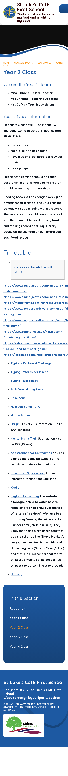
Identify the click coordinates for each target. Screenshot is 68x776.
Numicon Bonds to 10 (25, 406)
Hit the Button (21, 415)
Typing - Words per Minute (29, 372)
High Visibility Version (33, 706)
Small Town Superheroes (28, 473)
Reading (16, 574)
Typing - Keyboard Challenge (31, 363)
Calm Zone (18, 398)
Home (6, 62)
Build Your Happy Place (27, 389)
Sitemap (8, 704)
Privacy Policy (25, 704)
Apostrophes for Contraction (31, 453)
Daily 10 (16, 424)
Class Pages (44, 62)
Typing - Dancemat (24, 380)
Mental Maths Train (24, 438)
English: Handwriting (25, 496)
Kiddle (15, 487)
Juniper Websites (46, 698)
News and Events (23, 62)
